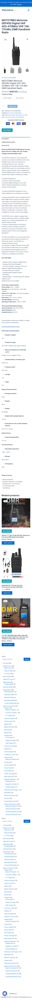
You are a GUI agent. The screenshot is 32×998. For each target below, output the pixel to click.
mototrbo (12, 117)
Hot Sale (4, 77)
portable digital (20, 117)
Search (4, 656)
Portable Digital (11, 77)
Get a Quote (7, 130)
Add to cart (12, 106)
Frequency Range (7, 94)
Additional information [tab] (8, 142)
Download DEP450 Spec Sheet (11, 326)
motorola (7, 117)
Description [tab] (5, 139)
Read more (7, 593)
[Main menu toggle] (28, 10)
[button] (27, 39)
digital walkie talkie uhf (18, 115)
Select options (8, 543)
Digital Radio (8, 115)
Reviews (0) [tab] (5, 145)
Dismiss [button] (19, 4)
